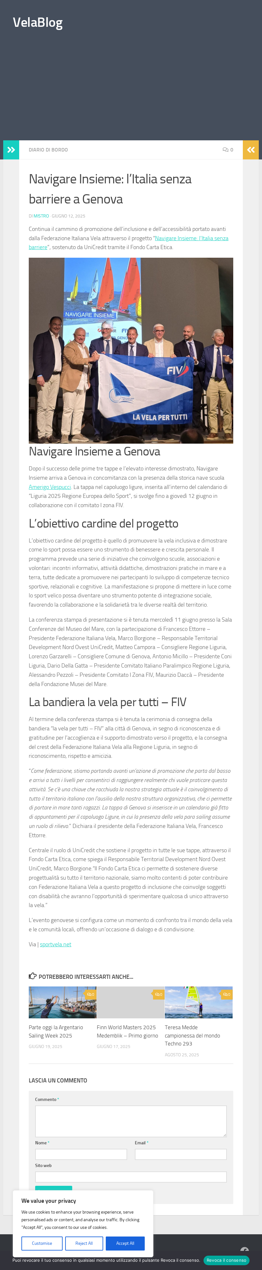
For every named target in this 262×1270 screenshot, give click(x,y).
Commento (47, 1099)
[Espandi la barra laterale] (11, 149)
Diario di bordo (48, 150)
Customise (42, 1243)
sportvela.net (55, 944)
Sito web (43, 1165)
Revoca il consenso (227, 1260)
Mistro (41, 216)
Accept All (125, 1243)
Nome (42, 1143)
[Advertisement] (131, 92)
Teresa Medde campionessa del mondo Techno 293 (192, 1035)
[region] (83, 1223)
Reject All (84, 1243)
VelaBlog (37, 22)
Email (142, 1143)
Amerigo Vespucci (50, 487)
